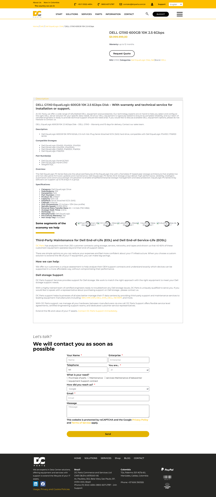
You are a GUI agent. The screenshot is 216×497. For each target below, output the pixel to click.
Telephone (73, 365)
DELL (163, 60)
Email (70, 393)
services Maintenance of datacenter (124, 378)
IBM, (84, 298)
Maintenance (96, 378)
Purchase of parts (77, 378)
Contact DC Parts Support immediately (97, 311)
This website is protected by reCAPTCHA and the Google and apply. (107, 421)
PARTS (98, 14)
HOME (77, 458)
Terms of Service (81, 422)
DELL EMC (101, 298)
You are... (114, 365)
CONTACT (129, 14)
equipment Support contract (83, 381)
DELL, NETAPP (115, 298)
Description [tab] (42, 98)
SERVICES (87, 14)
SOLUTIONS (72, 14)
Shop (118, 458)
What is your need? (78, 374)
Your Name (73, 355)
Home (35, 26)
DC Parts (40, 245)
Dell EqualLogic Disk (54, 26)
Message (72, 403)
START (59, 14)
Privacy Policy (140, 419)
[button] (147, 14)
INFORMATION (113, 14)
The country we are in (45, 6)
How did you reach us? (80, 384)
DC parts (179, 14)
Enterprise (115, 355)
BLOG (127, 458)
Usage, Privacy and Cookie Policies (51, 489)
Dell (42, 26)
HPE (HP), (91, 298)
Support (162, 4)
